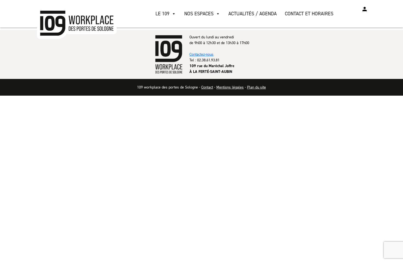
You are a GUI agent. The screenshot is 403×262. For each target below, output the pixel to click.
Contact (207, 87)
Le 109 (162, 13)
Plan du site (256, 87)
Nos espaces (199, 13)
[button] (364, 9)
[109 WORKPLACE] (77, 24)
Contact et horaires (309, 13)
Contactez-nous (201, 54)
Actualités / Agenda (252, 13)
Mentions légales (230, 87)
